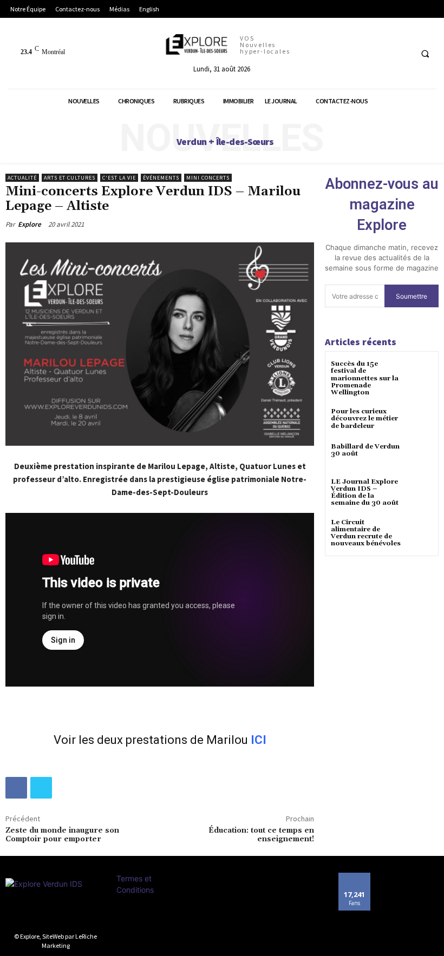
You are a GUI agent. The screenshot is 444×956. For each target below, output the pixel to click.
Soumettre (411, 296)
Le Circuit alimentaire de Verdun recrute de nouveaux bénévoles (366, 533)
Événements (161, 177)
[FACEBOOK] (401, 53)
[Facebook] (16, 788)
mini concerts (208, 177)
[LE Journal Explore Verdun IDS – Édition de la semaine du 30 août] (419, 491)
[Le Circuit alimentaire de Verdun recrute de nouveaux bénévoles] (419, 532)
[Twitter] (41, 788)
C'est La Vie (119, 177)
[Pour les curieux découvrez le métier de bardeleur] (419, 421)
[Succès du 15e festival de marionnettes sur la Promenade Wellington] (419, 373)
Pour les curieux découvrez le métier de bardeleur (364, 418)
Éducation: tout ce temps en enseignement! (261, 835)
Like (354, 877)
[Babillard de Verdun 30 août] (419, 456)
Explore (29, 224)
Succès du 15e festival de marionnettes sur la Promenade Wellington (365, 378)
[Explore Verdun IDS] (55, 902)
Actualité (22, 177)
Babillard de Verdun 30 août (365, 450)
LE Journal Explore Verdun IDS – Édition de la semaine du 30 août (365, 492)
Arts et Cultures (69, 177)
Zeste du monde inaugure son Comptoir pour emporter (62, 835)
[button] (425, 53)
